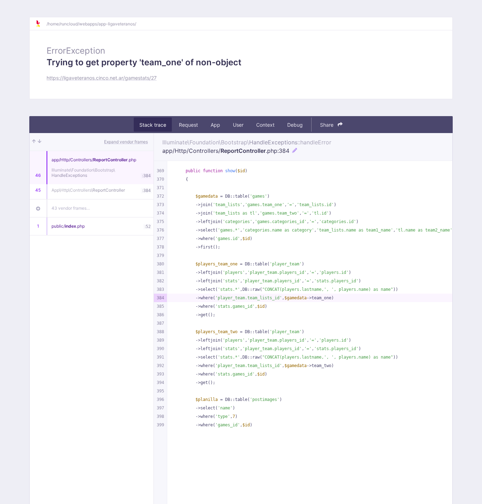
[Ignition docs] (41, 23)
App (215, 125)
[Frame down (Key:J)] (39, 142)
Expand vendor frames (126, 141)
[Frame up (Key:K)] (34, 142)
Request (188, 125)
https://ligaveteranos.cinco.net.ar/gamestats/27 (102, 78)
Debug (295, 125)
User (238, 125)
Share (327, 125)
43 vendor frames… (71, 208)
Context (265, 125)
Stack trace (152, 125)
